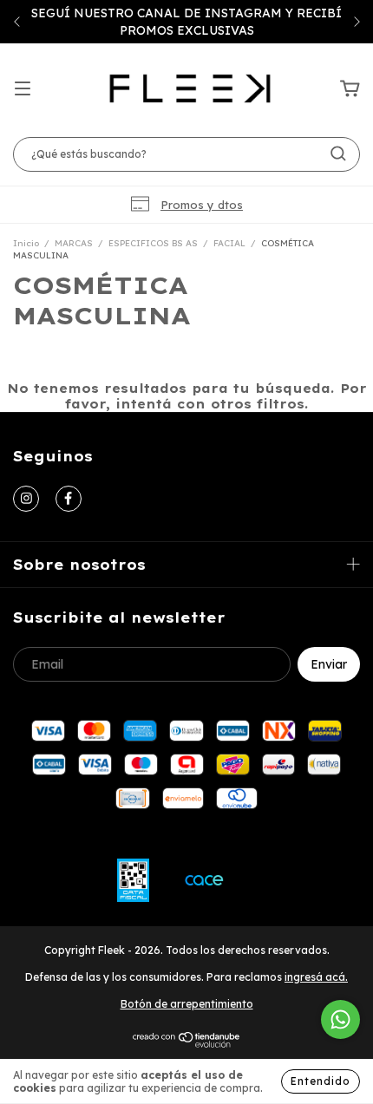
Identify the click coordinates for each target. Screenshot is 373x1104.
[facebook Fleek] (69, 499)
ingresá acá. (316, 976)
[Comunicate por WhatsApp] (340, 1019)
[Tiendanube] (187, 1043)
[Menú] (22, 89)
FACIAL (229, 243)
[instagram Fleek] (26, 499)
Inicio (26, 243)
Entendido (320, 1081)
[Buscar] (338, 153)
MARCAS (74, 243)
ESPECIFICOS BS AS (153, 243)
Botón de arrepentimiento (187, 1003)
